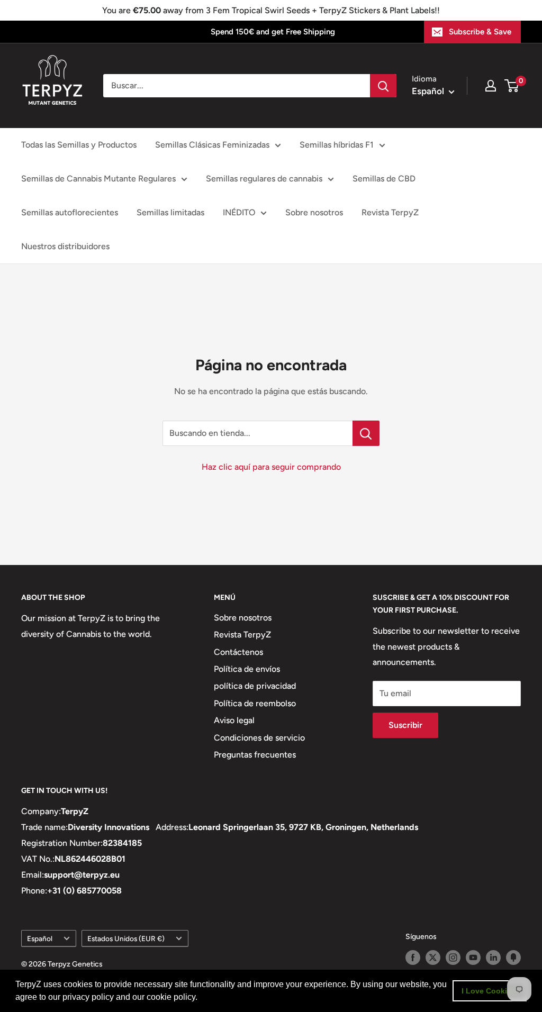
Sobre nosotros (314, 212)
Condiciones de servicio (259, 738)
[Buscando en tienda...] (366, 433)
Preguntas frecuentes (255, 755)
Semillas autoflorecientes (69, 212)
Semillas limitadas (170, 212)
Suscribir (405, 725)
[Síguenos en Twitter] (433, 957)
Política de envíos (247, 669)
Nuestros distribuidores (65, 246)
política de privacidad (255, 686)
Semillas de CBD (384, 179)
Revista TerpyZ (390, 212)
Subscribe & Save (480, 32)
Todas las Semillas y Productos (79, 145)
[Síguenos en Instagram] (453, 957)
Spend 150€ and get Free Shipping (273, 32)
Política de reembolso (255, 703)
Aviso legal (234, 720)
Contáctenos (238, 652)
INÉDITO (239, 212)
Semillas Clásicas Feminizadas (212, 145)
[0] (512, 85)
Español (39, 938)
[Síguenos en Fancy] (513, 957)
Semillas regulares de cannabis (264, 179)
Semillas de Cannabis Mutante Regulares (98, 179)
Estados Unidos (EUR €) (126, 938)
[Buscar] (383, 85)
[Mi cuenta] (490, 86)
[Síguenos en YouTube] (473, 957)
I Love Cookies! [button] (490, 991)
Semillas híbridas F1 (337, 145)
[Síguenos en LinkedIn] (493, 957)
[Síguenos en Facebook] (412, 957)
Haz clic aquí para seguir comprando (271, 467)
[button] (201, 998)
